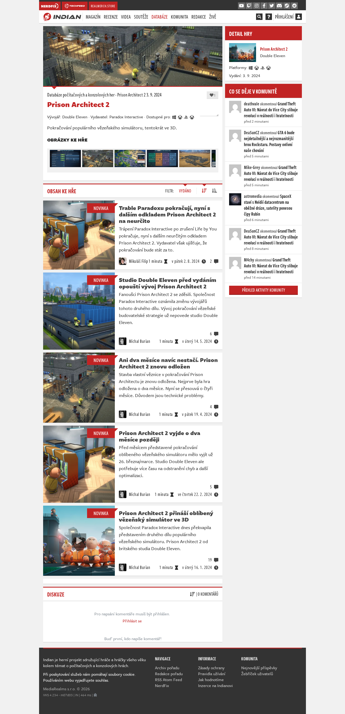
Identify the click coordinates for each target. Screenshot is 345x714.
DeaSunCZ (251, 132)
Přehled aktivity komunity (263, 290)
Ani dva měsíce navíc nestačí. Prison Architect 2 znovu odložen (168, 363)
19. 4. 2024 (197, 414)
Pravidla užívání (211, 673)
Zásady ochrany (211, 667)
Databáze (159, 16)
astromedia (253, 196)
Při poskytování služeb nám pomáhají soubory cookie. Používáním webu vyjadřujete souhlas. (89, 677)
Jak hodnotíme (211, 679)
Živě (212, 16)
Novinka (101, 208)
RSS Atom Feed (168, 679)
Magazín (93, 16)
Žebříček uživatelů (257, 673)
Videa (126, 16)
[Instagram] (256, 5)
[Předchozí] (53, 157)
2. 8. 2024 (186, 261)
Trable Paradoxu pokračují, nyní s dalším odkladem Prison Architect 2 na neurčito (167, 214)
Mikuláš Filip (138, 261)
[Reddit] (294, 5)
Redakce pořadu (169, 673)
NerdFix (162, 685)
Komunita (179, 16)
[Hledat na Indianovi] (259, 16)
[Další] (212, 157)
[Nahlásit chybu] (95, 694)
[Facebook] (264, 5)
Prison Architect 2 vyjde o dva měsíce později (159, 436)
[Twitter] (271, 5)
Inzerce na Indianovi (215, 685)
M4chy (249, 260)
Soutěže (141, 16)
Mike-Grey (252, 167)
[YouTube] (241, 5)
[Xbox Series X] (256, 67)
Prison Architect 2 (131, 94)
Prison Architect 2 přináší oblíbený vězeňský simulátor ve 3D (166, 516)
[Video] (79, 540)
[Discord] (279, 5)
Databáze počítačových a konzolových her (81, 94)
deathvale (251, 104)
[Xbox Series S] (268, 67)
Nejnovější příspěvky (259, 667)
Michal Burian (139, 341)
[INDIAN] (62, 16)
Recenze (111, 16)
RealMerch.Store (103, 6)
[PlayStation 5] (262, 67)
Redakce (198, 16)
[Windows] (251, 67)
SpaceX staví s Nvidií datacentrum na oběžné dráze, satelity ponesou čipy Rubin (268, 205)
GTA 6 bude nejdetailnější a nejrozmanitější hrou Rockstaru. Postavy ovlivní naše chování (269, 141)
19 (210, 560)
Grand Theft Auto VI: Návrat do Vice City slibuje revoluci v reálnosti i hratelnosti (271, 110)
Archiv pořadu (167, 667)
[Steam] (286, 5)
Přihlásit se (132, 621)
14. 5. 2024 (197, 341)
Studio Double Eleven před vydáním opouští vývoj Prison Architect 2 (167, 283)
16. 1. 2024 (197, 567)
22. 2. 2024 (195, 494)
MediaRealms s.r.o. (59, 689)
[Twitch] (249, 5)
